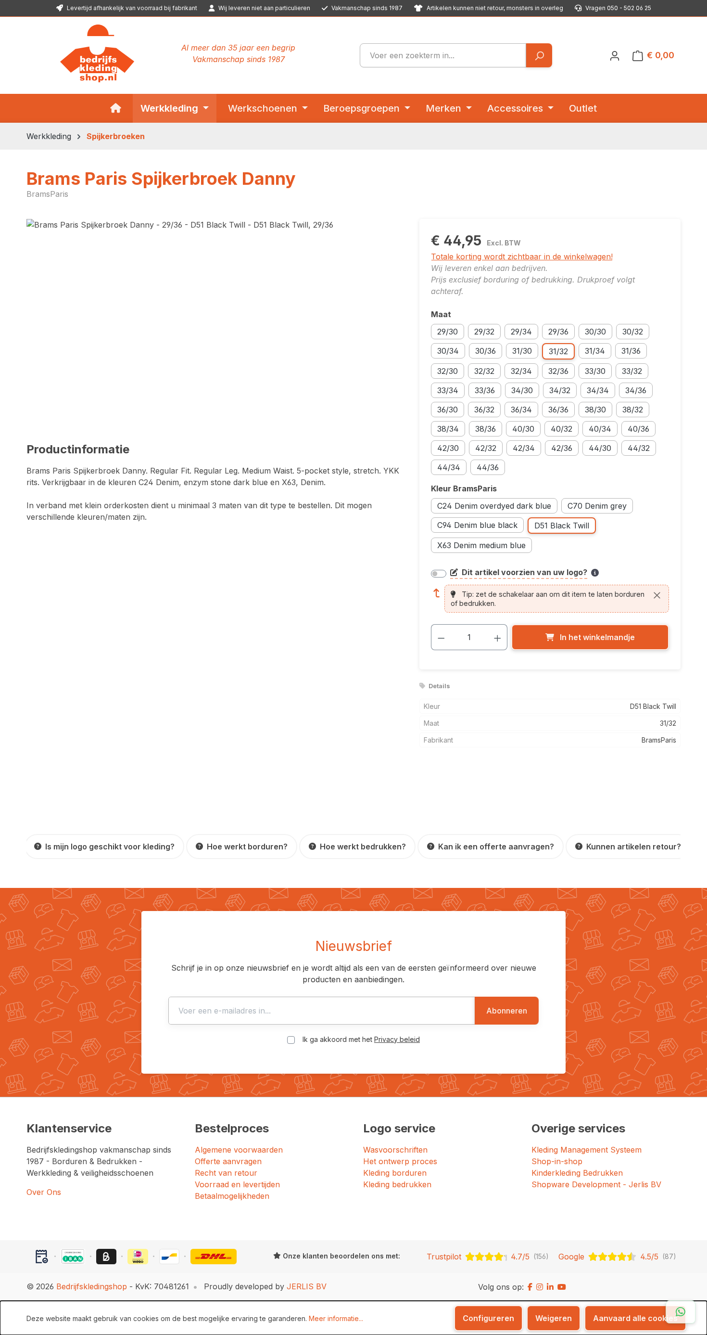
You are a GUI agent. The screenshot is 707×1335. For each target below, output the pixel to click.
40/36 (638, 429)
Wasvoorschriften (395, 1150)
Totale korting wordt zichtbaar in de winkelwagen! (522, 256)
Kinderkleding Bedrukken (577, 1173)
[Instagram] (539, 1287)
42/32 (485, 448)
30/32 (632, 331)
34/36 (635, 390)
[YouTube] (561, 1287)
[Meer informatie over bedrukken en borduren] (595, 573)
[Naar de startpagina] (97, 53)
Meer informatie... (336, 1318)
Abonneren (506, 1010)
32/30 (447, 371)
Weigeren (553, 1318)
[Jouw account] (614, 55)
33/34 (447, 390)
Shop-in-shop (556, 1161)
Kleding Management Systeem (586, 1150)
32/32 (484, 371)
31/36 (631, 351)
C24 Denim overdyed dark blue (494, 506)
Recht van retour (226, 1173)
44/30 (600, 448)
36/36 (558, 409)
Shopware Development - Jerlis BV (596, 1184)
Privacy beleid (397, 1039)
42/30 (448, 448)
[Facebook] (530, 1287)
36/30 (447, 409)
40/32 (561, 429)
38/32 (632, 409)
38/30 (595, 409)
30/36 (485, 351)
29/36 (558, 331)
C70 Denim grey (597, 506)
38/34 (448, 429)
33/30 (595, 371)
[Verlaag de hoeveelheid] (441, 637)
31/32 (558, 351)
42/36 (561, 448)
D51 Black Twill (561, 525)
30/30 (595, 331)
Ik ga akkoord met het (361, 1039)
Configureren (488, 1318)
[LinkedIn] (550, 1287)
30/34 (448, 351)
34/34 (598, 390)
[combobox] (443, 55)
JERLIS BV (307, 1286)
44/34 (448, 467)
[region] (213, 322)
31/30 (522, 351)
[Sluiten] (657, 595)
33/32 (632, 371)
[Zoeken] (539, 55)
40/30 (523, 429)
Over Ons (43, 1192)
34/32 (559, 390)
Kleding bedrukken (397, 1184)
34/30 (522, 390)
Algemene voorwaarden (239, 1150)
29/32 (484, 331)
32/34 (521, 371)
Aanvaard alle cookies (635, 1318)
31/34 (595, 351)
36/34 (521, 409)
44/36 (488, 467)
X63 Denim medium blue (481, 545)
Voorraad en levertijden (237, 1184)
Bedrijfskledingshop (91, 1286)
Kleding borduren (395, 1173)
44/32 (639, 448)
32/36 (558, 371)
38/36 (485, 429)
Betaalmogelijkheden (232, 1196)
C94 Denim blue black (477, 525)
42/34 (524, 448)
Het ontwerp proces (400, 1161)
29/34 (521, 331)
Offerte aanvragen (228, 1161)
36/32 (484, 409)
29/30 (447, 331)
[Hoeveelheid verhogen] (498, 637)
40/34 (600, 429)
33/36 (485, 390)
